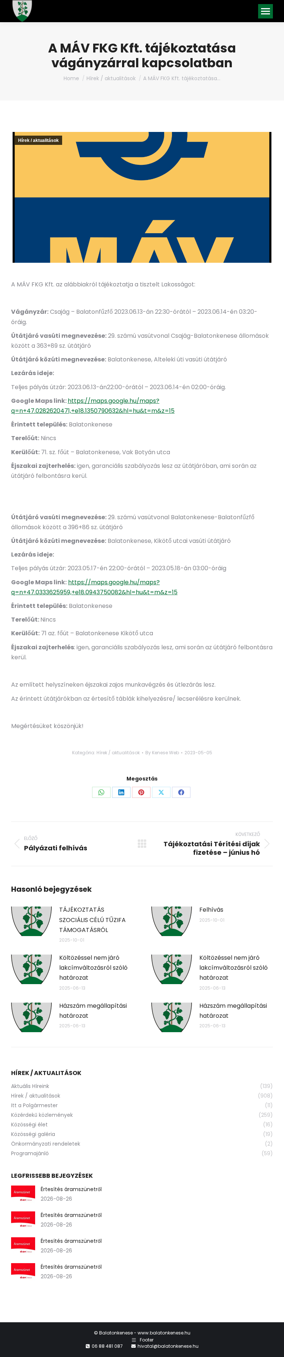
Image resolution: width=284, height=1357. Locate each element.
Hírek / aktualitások (38, 140)
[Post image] (31, 921)
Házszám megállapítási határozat (93, 1010)
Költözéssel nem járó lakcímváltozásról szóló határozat (93, 967)
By (162, 752)
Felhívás (211, 909)
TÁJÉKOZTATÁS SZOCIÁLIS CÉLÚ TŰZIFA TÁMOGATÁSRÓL (92, 919)
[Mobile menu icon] (265, 11)
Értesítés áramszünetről (71, 1189)
